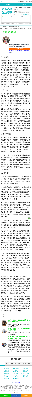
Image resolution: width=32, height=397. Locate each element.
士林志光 (16, 371)
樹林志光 (16, 378)
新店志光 (15, 373)
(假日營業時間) (26, 14)
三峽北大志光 (25, 373)
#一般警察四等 (13, 50)
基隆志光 (6, 368)
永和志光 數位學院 (7, 10)
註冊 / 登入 (29, 1)
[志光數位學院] (16, 382)
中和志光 (25, 376)
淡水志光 (6, 376)
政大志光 (6, 378)
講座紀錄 (22, 1)
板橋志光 (16, 376)
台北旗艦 (6, 371)
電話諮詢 (26, 395)
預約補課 (24, 4)
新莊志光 (25, 368)
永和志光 (6, 373)
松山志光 (16, 368)
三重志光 (25, 371)
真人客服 (5, 395)
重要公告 (7, 4)
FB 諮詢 (16, 395)
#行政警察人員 (21, 50)
